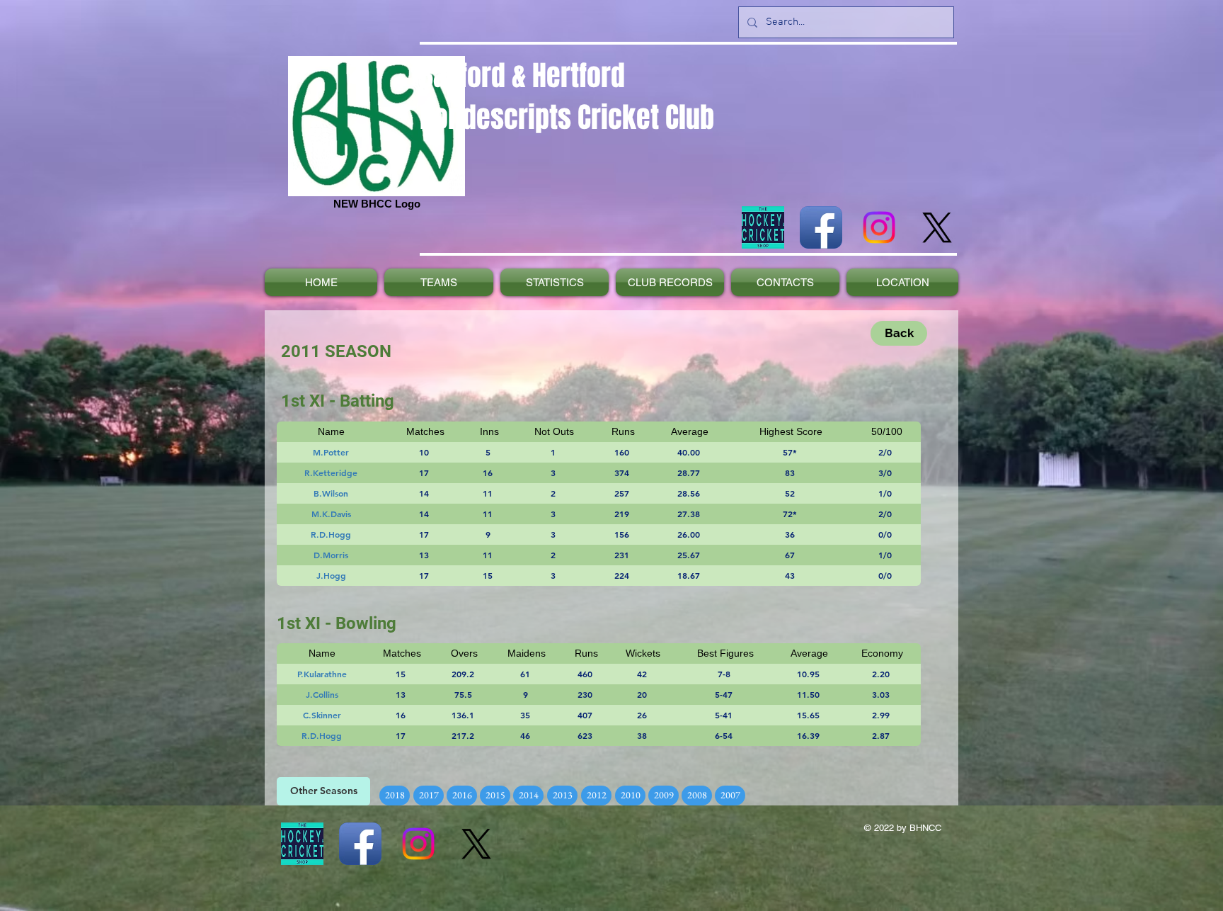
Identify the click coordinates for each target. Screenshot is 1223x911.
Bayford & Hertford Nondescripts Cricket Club (567, 96)
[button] (323, 791)
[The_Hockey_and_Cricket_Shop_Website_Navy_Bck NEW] (763, 227)
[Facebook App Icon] (821, 227)
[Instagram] (879, 227)
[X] (937, 227)
